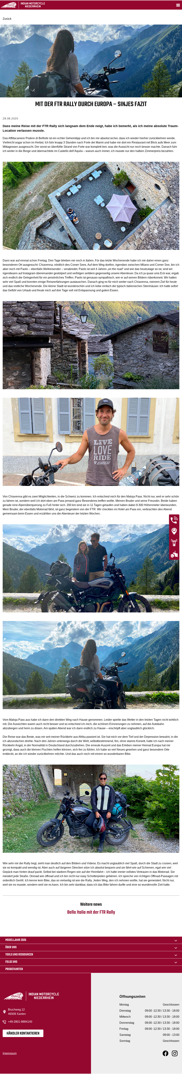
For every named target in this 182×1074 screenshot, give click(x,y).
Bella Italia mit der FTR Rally (91, 908)
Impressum (10, 1053)
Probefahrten (14, 969)
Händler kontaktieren (23, 1033)
